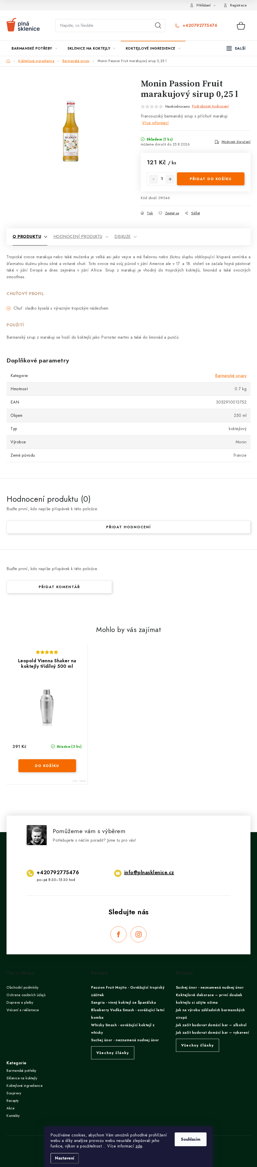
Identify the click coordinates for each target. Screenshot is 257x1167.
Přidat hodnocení (128, 527)
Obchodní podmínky (23, 987)
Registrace (238, 5)
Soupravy (14, 1093)
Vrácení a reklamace (23, 1009)
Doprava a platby (20, 1002)
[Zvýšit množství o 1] (170, 179)
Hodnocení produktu (77, 236)
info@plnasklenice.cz (149, 872)
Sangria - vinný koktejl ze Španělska (123, 1002)
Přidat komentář (59, 586)
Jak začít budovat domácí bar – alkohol (211, 1024)
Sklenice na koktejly (22, 1078)
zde (139, 1146)
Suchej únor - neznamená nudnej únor (125, 1040)
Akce (10, 1108)
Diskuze (122, 236)
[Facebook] (118, 934)
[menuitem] (34, 48)
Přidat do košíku (211, 178)
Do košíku (47, 765)
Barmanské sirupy (230, 375)
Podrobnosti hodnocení (210, 106)
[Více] (236, 48)
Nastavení (64, 1158)
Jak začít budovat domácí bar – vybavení (212, 1032)
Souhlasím (190, 1139)
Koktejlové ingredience (24, 1085)
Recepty (13, 1100)
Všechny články (112, 1052)
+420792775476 (199, 25)
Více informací (155, 123)
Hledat (158, 25)
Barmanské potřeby (21, 1070)
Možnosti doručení (236, 141)
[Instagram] (139, 934)
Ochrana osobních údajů (26, 994)
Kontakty (13, 1115)
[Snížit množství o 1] (153, 179)
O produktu (27, 236)
